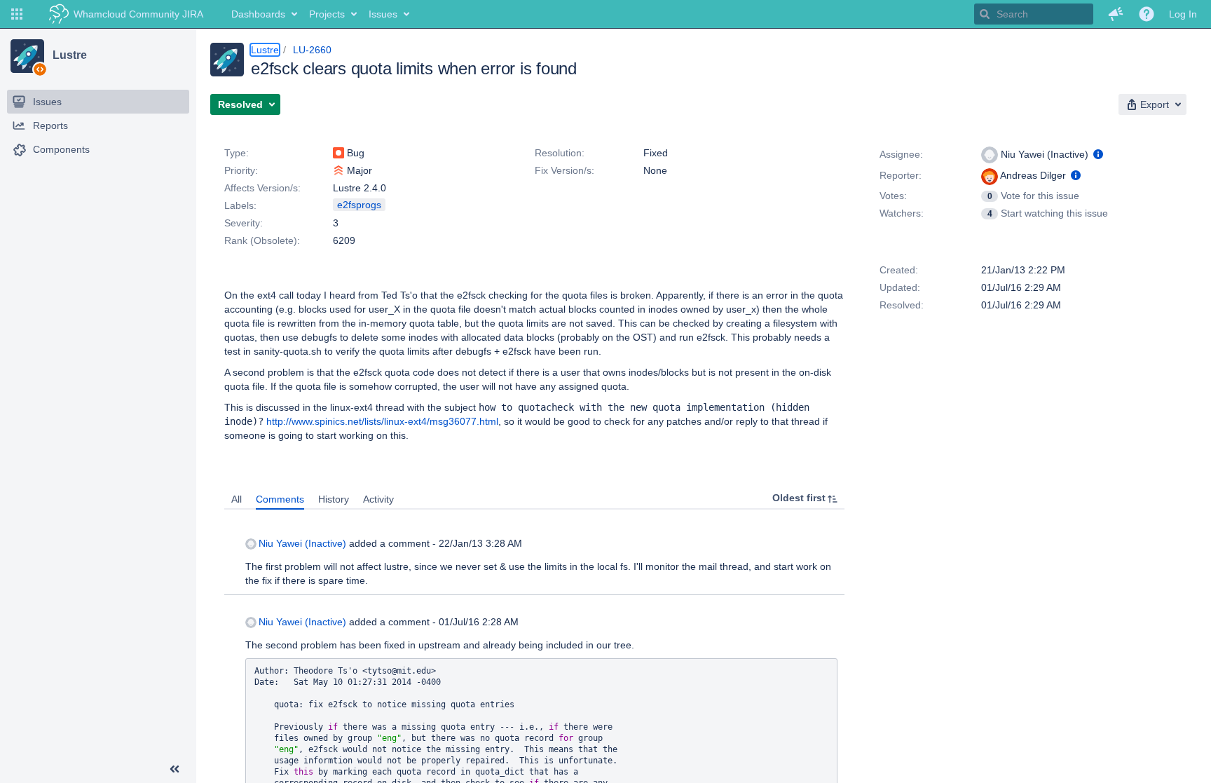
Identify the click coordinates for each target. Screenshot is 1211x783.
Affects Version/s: (262, 187)
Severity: (243, 223)
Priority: (241, 170)
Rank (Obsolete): (262, 240)
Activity (378, 499)
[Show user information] (1098, 154)
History (333, 499)
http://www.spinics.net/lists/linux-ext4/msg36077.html (382, 421)
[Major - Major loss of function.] (338, 170)
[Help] (1146, 14)
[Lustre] (27, 56)
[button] (17, 14)
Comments (280, 499)
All (236, 499)
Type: (236, 152)
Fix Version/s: (564, 170)
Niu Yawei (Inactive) (302, 543)
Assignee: (901, 154)
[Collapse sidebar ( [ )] (174, 768)
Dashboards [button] (258, 14)
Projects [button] (327, 14)
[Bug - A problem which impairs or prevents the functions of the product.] (338, 152)
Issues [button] (383, 14)
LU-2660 (312, 49)
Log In (1183, 14)
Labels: (240, 205)
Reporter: (901, 175)
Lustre (69, 55)
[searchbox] (1033, 14)
